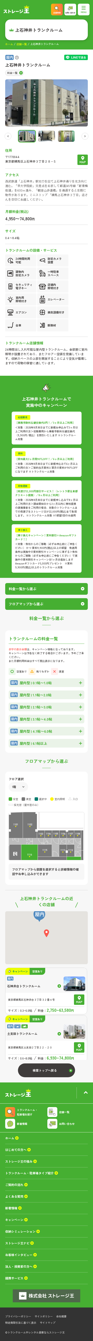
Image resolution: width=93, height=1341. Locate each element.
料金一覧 (12, 73)
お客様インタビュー (18, 1255)
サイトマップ (47, 1322)
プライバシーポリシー (18, 1316)
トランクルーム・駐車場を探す (27, 1112)
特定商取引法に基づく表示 (20, 1322)
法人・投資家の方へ (18, 1266)
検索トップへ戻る (45, 1070)
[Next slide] (85, 136)
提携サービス (14, 1278)
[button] (27, 136)
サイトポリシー (44, 1316)
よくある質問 (14, 1196)
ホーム (9, 44)
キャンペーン (14, 1220)
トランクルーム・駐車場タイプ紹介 (29, 1173)
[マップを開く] (82, 160)
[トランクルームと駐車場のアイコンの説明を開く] (17, 57)
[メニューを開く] (84, 9)
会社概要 (61, 1316)
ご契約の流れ (14, 1185)
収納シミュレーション (20, 1231)
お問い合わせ (67, 1123)
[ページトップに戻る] (86, 1093)
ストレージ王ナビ (17, 1243)
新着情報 (22, 1123)
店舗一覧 (21, 44)
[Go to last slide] (8, 136)
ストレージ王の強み (18, 1161)
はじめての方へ (15, 1150)
